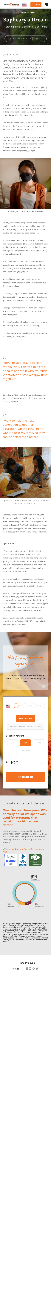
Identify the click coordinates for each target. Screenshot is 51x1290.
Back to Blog (27, 13)
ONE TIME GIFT (25, 719)
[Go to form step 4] (42, 705)
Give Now (36, 4)
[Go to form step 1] (16, 705)
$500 (39, 743)
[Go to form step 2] (25, 705)
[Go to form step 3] (33, 705)
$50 (12, 743)
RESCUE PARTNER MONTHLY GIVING (25, 726)
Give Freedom (25, 777)
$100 (25, 743)
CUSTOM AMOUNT (25, 750)
